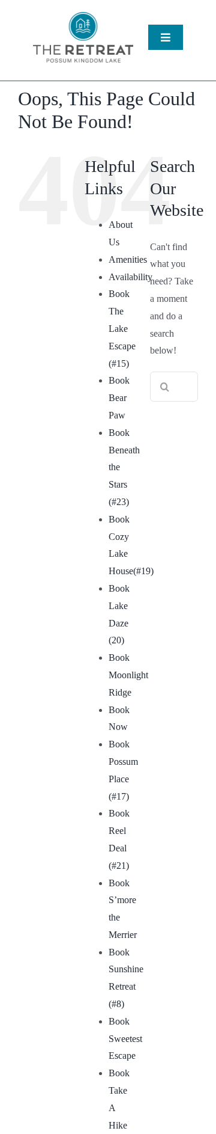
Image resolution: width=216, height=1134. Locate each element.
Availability (130, 277)
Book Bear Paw (119, 397)
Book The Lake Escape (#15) (122, 328)
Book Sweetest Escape (125, 1038)
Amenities (128, 259)
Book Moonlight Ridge (128, 674)
